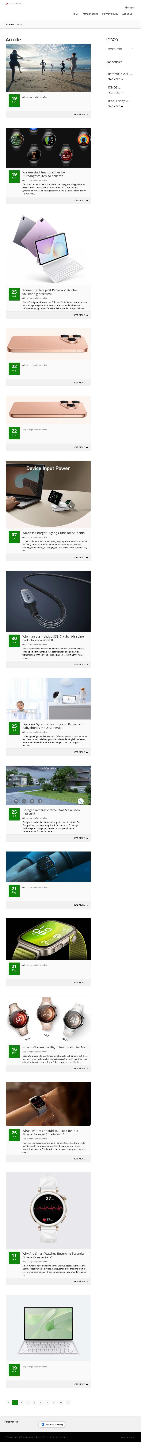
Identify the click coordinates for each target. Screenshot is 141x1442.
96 (61, 1402)
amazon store (90, 14)
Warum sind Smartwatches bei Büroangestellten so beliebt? (44, 174)
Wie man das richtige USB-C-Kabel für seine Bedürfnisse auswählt (53, 638)
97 (68, 1402)
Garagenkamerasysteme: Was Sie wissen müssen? (51, 812)
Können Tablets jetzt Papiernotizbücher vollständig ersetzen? (50, 292)
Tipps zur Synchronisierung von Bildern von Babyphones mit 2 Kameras (53, 726)
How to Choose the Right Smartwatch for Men (54, 1047)
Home (75, 14)
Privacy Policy (110, 14)
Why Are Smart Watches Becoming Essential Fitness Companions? (53, 1255)
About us (127, 14)
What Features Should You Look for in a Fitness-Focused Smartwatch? (50, 1132)
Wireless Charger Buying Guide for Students (53, 533)
